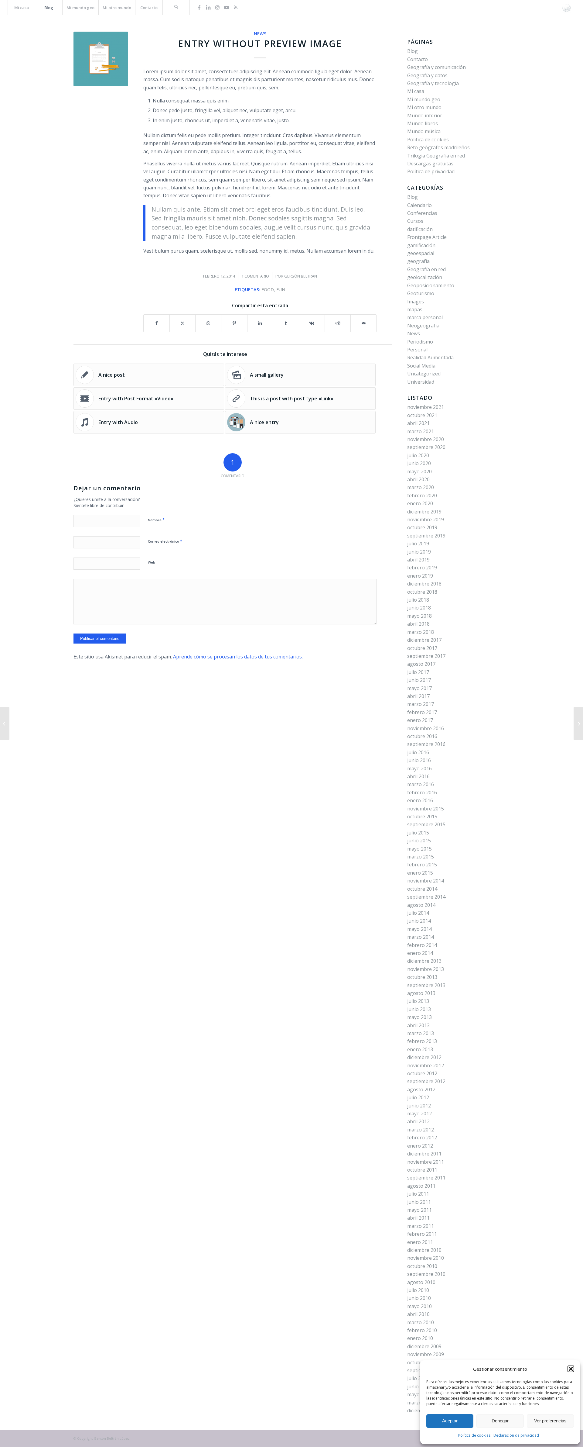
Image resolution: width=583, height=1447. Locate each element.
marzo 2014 (420, 937)
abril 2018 (418, 623)
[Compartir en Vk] (312, 323)
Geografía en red (426, 269)
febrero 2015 (422, 864)
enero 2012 (420, 1145)
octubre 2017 (422, 648)
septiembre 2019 (426, 535)
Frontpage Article (427, 237)
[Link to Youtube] (226, 7)
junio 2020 (419, 463)
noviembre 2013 (425, 969)
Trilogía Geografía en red (436, 155)
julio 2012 (418, 1097)
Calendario (419, 205)
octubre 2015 (422, 816)
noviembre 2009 (425, 1354)
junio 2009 (419, 1386)
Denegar (500, 1420)
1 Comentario (255, 276)
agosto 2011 (421, 1186)
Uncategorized (424, 373)
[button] (571, 1369)
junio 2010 (419, 1298)
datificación (420, 229)
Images (415, 301)
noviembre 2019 (425, 519)
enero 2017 (420, 720)
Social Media (421, 365)
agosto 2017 (421, 664)
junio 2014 (419, 920)
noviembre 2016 (425, 728)
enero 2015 (420, 872)
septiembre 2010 (426, 1274)
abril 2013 (418, 1025)
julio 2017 (418, 672)
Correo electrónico (165, 541)
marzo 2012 (420, 1129)
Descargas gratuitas (430, 163)
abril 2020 (418, 479)
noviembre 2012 (425, 1065)
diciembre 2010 (424, 1250)
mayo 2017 (419, 688)
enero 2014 (420, 953)
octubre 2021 (422, 415)
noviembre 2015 (425, 808)
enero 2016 (420, 800)
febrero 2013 (422, 1041)
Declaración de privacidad (516, 1435)
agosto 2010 (421, 1282)
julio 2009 (418, 1378)
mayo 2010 (419, 1306)
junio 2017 (419, 680)
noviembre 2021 (425, 407)
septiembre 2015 (426, 824)
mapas (414, 309)
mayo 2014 (419, 929)
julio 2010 (418, 1290)
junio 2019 (419, 551)
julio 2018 (418, 599)
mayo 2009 (419, 1394)
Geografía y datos (427, 75)
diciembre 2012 (424, 1057)
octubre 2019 (422, 527)
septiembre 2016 (426, 744)
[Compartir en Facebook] (156, 323)
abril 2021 (418, 423)
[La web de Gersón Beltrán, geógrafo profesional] (566, 7)
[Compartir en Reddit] (337, 323)
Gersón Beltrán (300, 276)
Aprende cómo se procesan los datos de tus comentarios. (238, 656)
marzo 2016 (420, 784)
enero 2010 (420, 1338)
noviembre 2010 (425, 1258)
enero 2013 (420, 1049)
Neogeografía (423, 325)
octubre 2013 (422, 977)
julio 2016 (418, 752)
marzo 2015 (420, 856)
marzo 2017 (420, 704)
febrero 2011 (422, 1234)
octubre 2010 (422, 1266)
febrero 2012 (422, 1137)
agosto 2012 (421, 1089)
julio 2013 (418, 1001)
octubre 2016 (422, 736)
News (260, 33)
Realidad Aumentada (430, 357)
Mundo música (424, 131)
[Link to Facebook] (199, 7)
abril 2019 (418, 559)
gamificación (421, 245)
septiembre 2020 (426, 447)
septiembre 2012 (426, 1081)
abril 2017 (418, 696)
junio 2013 (419, 1009)
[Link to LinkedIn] (208, 7)
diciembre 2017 (424, 640)
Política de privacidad (431, 171)
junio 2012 (419, 1105)
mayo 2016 (419, 768)
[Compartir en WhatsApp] (208, 323)
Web (151, 562)
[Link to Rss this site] (235, 7)
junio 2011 (419, 1202)
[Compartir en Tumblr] (286, 323)
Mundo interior (424, 115)
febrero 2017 (422, 712)
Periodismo (420, 341)
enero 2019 (420, 575)
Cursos (415, 221)
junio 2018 (419, 607)
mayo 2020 (419, 471)
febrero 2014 (422, 945)
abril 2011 (418, 1217)
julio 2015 (418, 832)
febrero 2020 (422, 495)
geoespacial (420, 253)
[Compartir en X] (182, 323)
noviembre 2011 (425, 1162)
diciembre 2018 (424, 583)
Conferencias (422, 213)
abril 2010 (418, 1314)
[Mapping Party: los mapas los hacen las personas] (4, 723)
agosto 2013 (421, 993)
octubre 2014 (422, 889)
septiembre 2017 (426, 656)
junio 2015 (419, 840)
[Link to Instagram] (217, 7)
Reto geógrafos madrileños (438, 147)
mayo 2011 (419, 1210)
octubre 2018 (422, 592)
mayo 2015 (419, 848)
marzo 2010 (420, 1322)
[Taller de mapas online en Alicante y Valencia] (578, 723)
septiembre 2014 (426, 896)
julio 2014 (418, 913)
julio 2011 (418, 1193)
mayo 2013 (419, 1017)
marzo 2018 (420, 632)
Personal (417, 349)
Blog (412, 51)
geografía (418, 261)
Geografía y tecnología (433, 83)
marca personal (425, 317)
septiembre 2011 (426, 1177)
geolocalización (424, 277)
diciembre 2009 (424, 1346)
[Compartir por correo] (363, 323)
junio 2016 (419, 760)
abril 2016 (418, 776)
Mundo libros (422, 123)
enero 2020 (420, 503)
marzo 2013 (420, 1033)
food (267, 289)
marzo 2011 (420, 1226)
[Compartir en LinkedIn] (260, 323)
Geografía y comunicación (436, 67)
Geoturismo (420, 293)
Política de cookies (474, 1435)
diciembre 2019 (424, 511)
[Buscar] (176, 7)
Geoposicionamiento (430, 285)
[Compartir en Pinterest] (234, 323)
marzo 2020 (420, 487)
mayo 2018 (419, 616)
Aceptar (450, 1420)
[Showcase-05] (100, 59)
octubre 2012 (422, 1073)
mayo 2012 (419, 1113)
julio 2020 (418, 455)
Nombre (156, 520)
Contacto (417, 59)
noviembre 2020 (425, 439)
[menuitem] (21, 7)
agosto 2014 (421, 905)
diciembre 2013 (424, 961)
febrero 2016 (422, 792)
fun (280, 289)
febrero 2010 (422, 1330)
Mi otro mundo (424, 107)
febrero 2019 (422, 567)
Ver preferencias (550, 1420)
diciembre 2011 (424, 1153)
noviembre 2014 (425, 880)
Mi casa (415, 91)
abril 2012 (418, 1121)
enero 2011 (420, 1242)
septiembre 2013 (426, 985)
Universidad (420, 381)
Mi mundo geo (423, 99)
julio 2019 (418, 543)
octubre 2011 (422, 1169)
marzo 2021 (420, 431)
